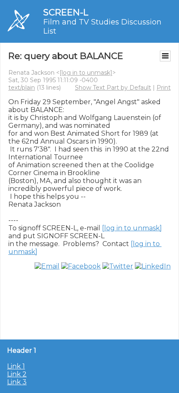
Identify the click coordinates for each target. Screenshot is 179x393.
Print (164, 87)
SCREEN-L (65, 12)
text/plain (21, 87)
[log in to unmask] (86, 72)
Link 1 (16, 366)
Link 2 (17, 374)
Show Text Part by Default (113, 87)
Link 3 (17, 382)
